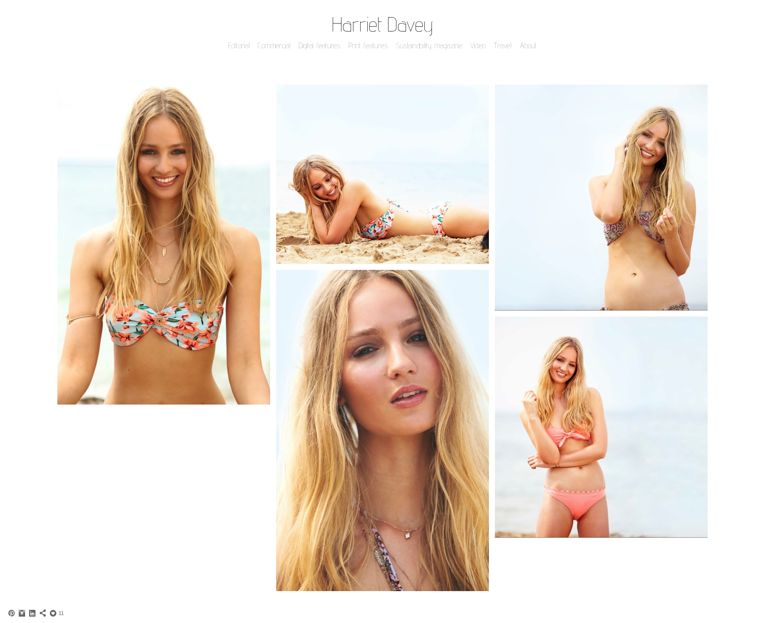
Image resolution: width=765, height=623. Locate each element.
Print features (368, 45)
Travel (503, 45)
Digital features (320, 45)
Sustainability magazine (429, 45)
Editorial (239, 45)
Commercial (274, 45)
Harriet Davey (382, 24)
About (528, 45)
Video (478, 45)
